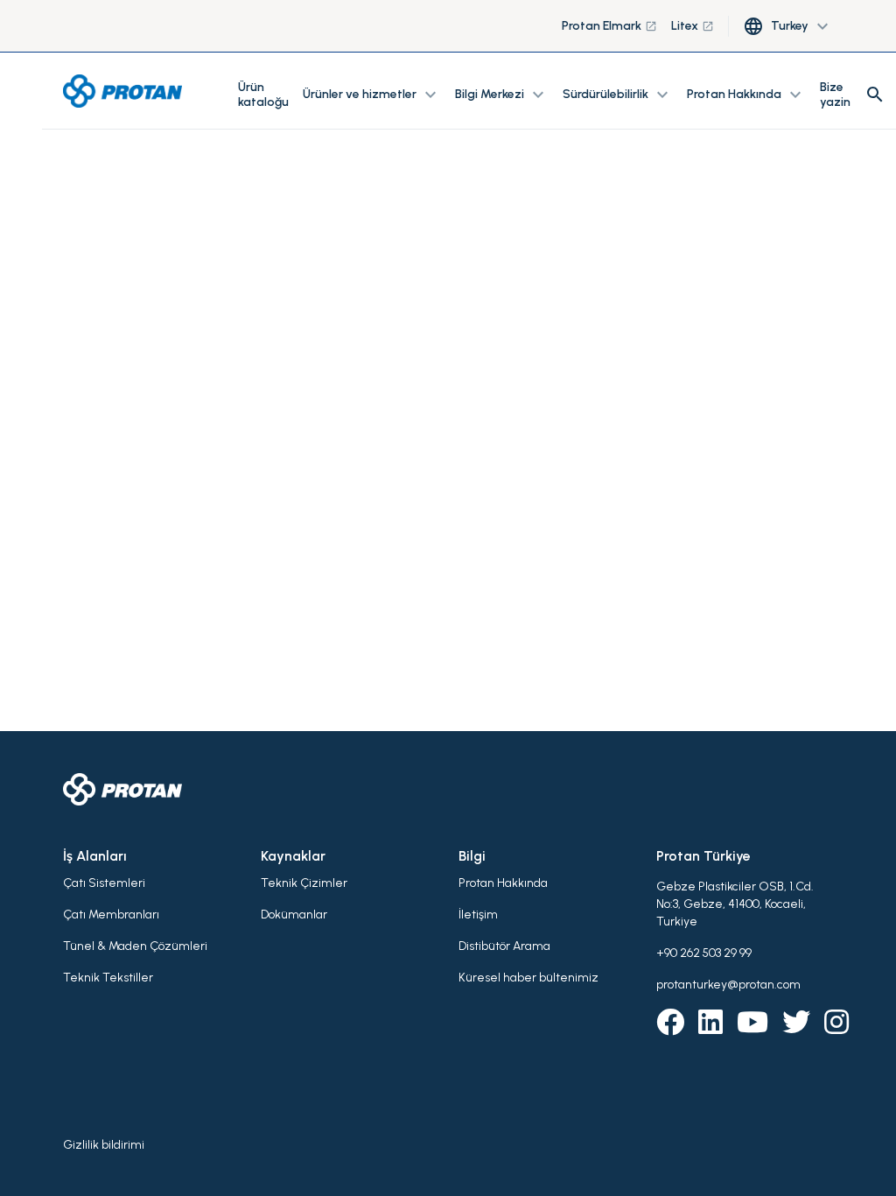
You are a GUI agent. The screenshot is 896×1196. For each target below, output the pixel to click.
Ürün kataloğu (263, 94)
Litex (692, 25)
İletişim (478, 914)
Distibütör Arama (504, 946)
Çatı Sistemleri (104, 883)
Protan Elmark (609, 25)
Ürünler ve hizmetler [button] (372, 94)
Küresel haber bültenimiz (528, 977)
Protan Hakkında (503, 883)
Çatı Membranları (111, 914)
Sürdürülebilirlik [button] (618, 94)
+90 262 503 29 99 (704, 953)
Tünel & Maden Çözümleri (135, 946)
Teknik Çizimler (304, 883)
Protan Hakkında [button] (746, 94)
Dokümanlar (294, 914)
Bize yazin (835, 94)
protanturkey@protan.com (728, 984)
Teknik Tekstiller (108, 977)
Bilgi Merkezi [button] (502, 94)
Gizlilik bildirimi (103, 1144)
